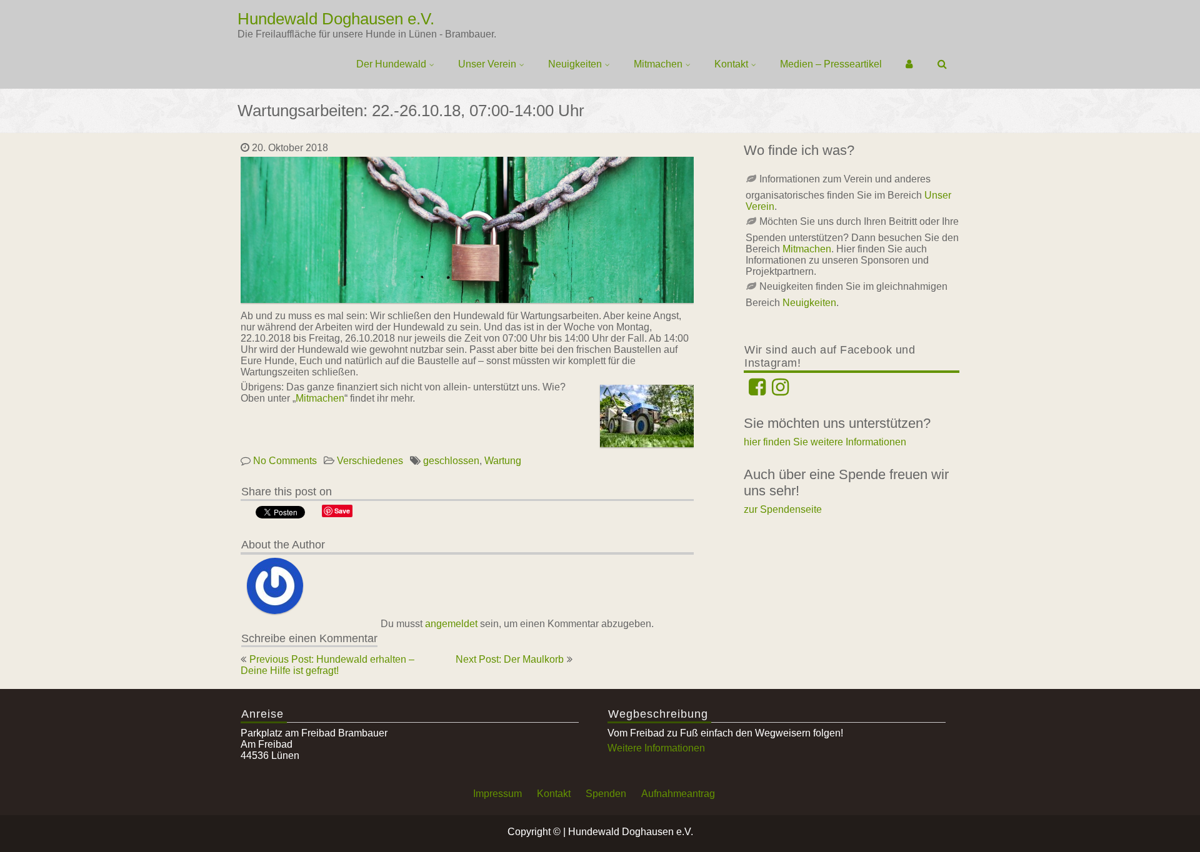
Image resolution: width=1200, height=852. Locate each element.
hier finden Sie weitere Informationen (825, 442)
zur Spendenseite (783, 509)
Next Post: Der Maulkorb (510, 659)
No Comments (285, 460)
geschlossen (451, 460)
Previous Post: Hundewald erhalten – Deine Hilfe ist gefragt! (327, 665)
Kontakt (731, 64)
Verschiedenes (370, 460)
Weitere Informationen (656, 748)
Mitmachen (658, 64)
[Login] (909, 64)
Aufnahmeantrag (678, 793)
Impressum (497, 793)
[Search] (943, 64)
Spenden (606, 793)
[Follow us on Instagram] (780, 390)
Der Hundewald (391, 64)
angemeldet (451, 623)
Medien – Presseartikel (831, 64)
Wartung (502, 460)
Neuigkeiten (575, 64)
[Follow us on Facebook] (757, 390)
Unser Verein (487, 64)
